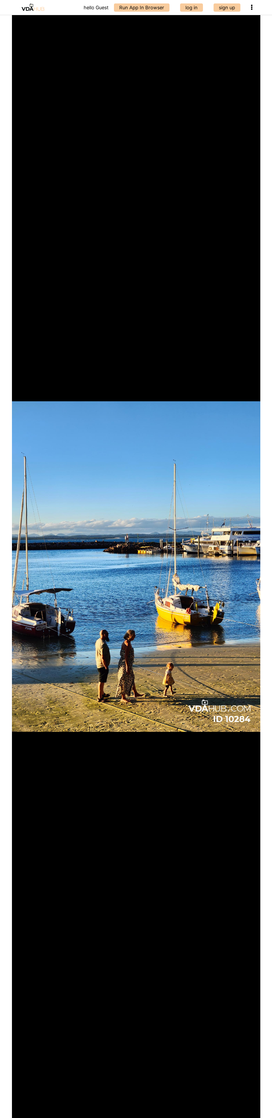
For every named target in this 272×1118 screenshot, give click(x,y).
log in (191, 7)
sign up (227, 7)
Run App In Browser (141, 7)
